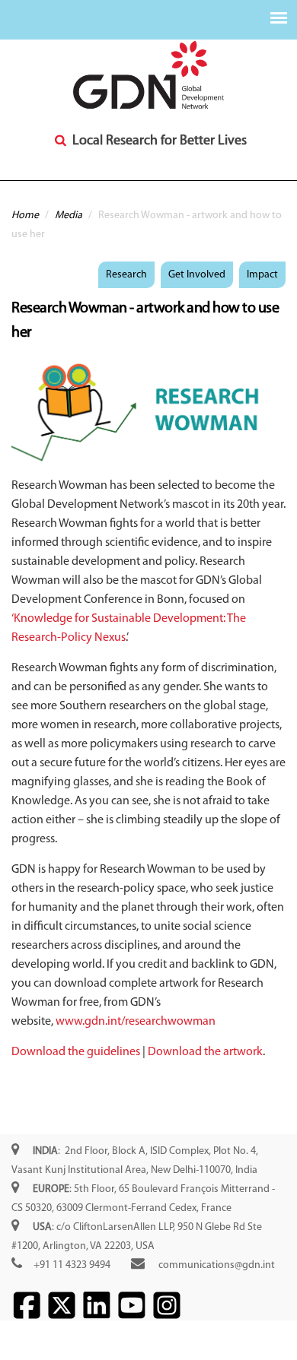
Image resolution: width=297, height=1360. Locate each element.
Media (68, 215)
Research (126, 275)
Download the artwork (205, 1052)
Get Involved (196, 275)
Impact (262, 275)
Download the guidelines (75, 1052)
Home (25, 215)
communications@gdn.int (216, 1265)
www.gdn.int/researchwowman (136, 1022)
